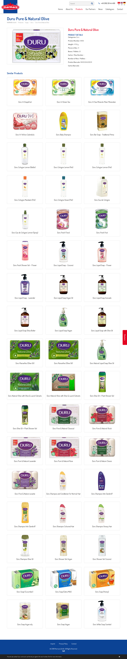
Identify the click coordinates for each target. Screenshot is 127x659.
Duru (32, 22)
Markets (125, 337)
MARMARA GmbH (11, 22)
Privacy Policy (63, 644)
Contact (74, 644)
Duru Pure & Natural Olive (42, 22)
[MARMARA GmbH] (10, 6)
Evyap (26, 22)
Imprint (53, 644)
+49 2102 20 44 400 (108, 3)
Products (20, 22)
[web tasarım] (63, 651)
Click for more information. (55, 656)
